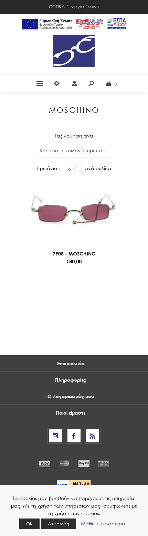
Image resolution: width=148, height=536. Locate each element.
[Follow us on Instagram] (55, 435)
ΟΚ (29, 524)
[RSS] (92, 435)
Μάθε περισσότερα (103, 523)
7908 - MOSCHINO (74, 254)
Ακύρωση (58, 524)
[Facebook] (74, 435)
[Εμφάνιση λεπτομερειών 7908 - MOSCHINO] (74, 211)
